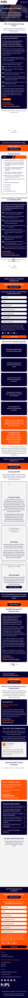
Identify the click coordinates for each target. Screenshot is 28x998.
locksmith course (8, 446)
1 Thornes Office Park (6, 962)
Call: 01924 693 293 (5, 974)
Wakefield (3, 964)
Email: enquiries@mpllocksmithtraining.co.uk (11, 976)
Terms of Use (19, 991)
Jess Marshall (10, 743)
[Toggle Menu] (21, 2)
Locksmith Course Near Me (7, 956)
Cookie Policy (12, 991)
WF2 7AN (3, 966)
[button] (6, 99)
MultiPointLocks (19, 243)
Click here (5, 830)
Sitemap (24, 991)
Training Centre (4, 954)
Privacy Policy (5, 991)
